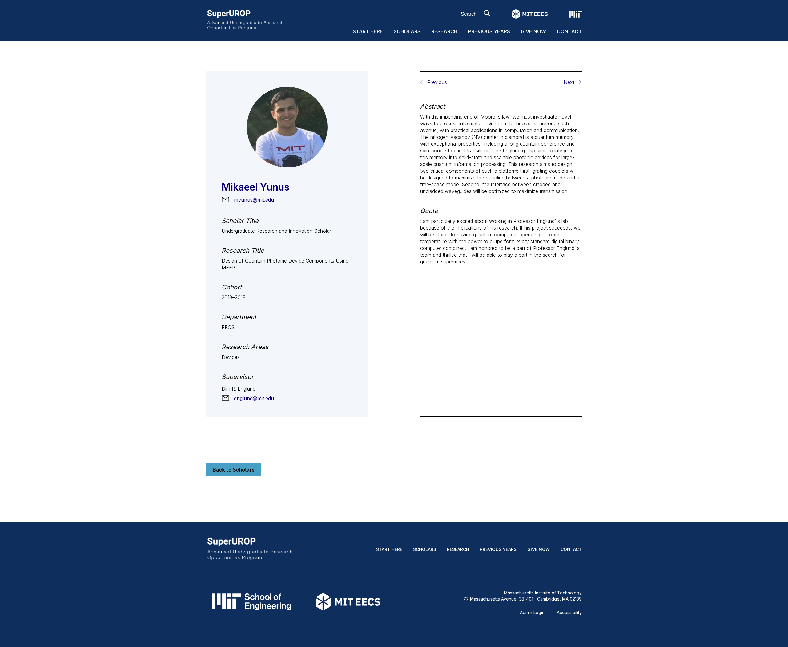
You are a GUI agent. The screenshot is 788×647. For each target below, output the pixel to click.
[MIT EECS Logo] (530, 14)
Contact (569, 31)
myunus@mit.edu (254, 200)
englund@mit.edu (254, 398)
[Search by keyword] (487, 13)
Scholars (407, 31)
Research (444, 31)
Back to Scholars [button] (233, 469)
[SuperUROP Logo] (245, 19)
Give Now (533, 31)
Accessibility (569, 612)
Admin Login (532, 612)
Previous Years (489, 31)
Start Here (368, 31)
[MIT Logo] (575, 14)
